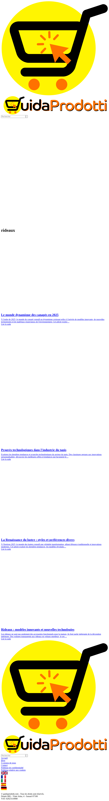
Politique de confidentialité (12, 768)
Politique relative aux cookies (13, 770)
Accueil (4, 758)
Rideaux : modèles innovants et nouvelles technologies (37, 629)
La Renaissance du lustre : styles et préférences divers (37, 539)
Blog (3, 760)
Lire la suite (6, 324)
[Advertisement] (54, 350)
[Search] (27, 116)
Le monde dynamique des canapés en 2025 (29, 315)
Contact (4, 765)
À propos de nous (8, 763)
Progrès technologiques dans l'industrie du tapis (33, 450)
